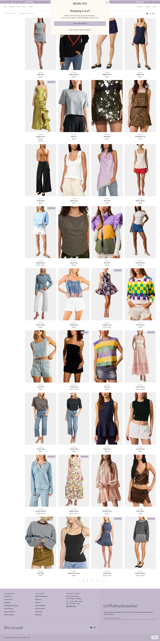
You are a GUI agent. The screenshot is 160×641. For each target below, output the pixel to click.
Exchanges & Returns (11, 605)
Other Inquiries (9, 615)
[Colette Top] (40, 419)
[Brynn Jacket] (40, 294)
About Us (38, 599)
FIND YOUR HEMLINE (80, 23)
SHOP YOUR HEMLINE (41, 2)
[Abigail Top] (140, 44)
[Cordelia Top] (140, 419)
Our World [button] (39, 593)
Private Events (40, 608)
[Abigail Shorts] (107, 44)
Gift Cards (38, 612)
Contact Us (8, 596)
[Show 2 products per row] (147, 13)
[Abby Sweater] (74, 44)
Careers (37, 602)
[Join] (153, 618)
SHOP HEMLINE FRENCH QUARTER (80, 30)
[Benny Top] (74, 232)
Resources (38, 615)
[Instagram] (94, 627)
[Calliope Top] (74, 294)
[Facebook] (91, 627)
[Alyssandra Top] (140, 106)
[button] (12, 7)
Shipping (7, 602)
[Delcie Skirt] (140, 481)
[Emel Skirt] (40, 543)
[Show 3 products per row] (150, 13)
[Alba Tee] (74, 106)
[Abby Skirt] (40, 44)
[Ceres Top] (40, 356)
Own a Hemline (40, 605)
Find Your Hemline (41, 596)
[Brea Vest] (107, 232)
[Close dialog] (106, 2)
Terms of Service (9, 612)
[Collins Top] (107, 419)
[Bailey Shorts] (140, 170)
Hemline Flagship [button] (73, 593)
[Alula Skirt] (107, 106)
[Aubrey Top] (74, 170)
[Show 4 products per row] (154, 13)
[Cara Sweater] (140, 294)
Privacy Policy (8, 608)
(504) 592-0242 (71, 606)
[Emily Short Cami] (74, 543)
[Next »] (103, 581)
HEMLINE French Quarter (16, 637)
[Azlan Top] (107, 170)
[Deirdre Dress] (107, 481)
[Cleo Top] (107, 356)
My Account (8, 599)
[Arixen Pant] (40, 170)
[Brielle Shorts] (140, 232)
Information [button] (9, 593)
